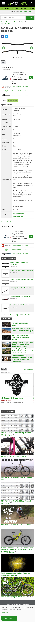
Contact (8, 604)
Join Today (23, 11)
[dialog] (17, 613)
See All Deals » (28, 369)
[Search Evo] (6, 90)
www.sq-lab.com (18, 216)
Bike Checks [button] (5, 8)
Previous (3, 48)
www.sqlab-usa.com (19, 213)
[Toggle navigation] (3, 4)
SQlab (22, 22)
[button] (2, 36)
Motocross (26, 604)
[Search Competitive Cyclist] (6, 86)
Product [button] (24, 8)
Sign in (30, 11)
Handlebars (15, 22)
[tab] (4, 100)
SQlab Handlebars (6, 24)
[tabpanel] (17, 48)
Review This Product (8, 222)
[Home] (17, 3)
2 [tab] (15, 57)
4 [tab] (21, 57)
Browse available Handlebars (20, 86)
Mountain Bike (16, 604)
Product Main (5, 22)
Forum (32, 8)
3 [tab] (18, 57)
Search (30, 18)
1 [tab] (12, 57)
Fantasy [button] (15, 8)
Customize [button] (4, 612)
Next (32, 48)
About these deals (5, 372)
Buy (31, 78)
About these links (6, 69)
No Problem (9, 618)
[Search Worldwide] (6, 95)
